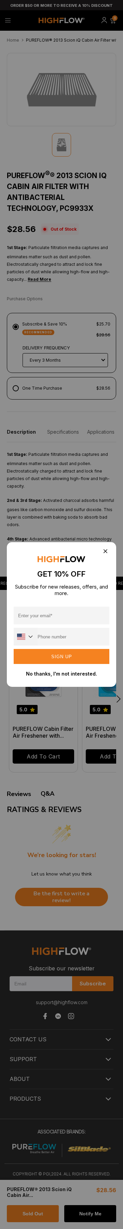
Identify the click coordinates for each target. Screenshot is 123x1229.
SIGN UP (61, 656)
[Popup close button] (105, 552)
